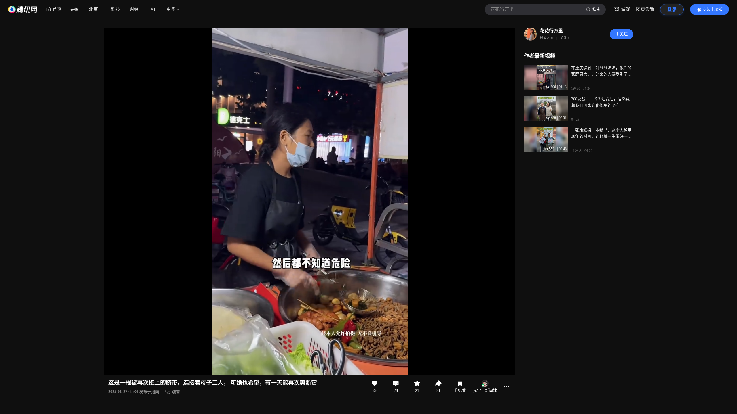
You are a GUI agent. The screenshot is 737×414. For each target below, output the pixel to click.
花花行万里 (551, 30)
